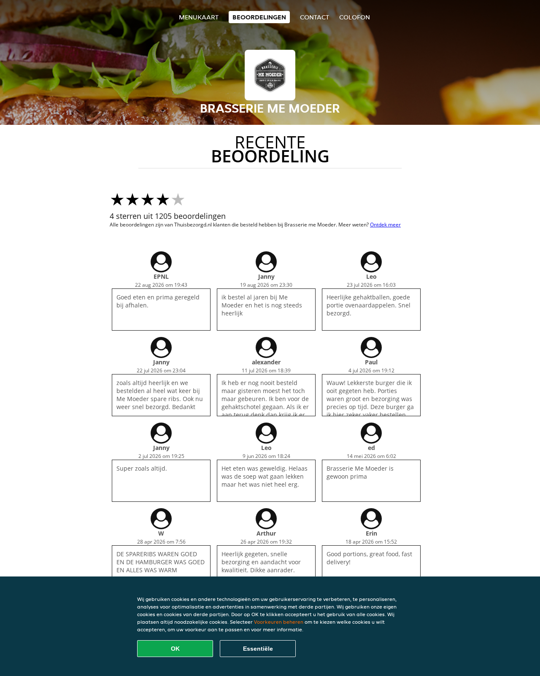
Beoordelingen (259, 17)
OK (175, 648)
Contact (314, 17)
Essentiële (258, 648)
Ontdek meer (385, 224)
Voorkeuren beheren (278, 622)
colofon (354, 17)
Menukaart (199, 17)
